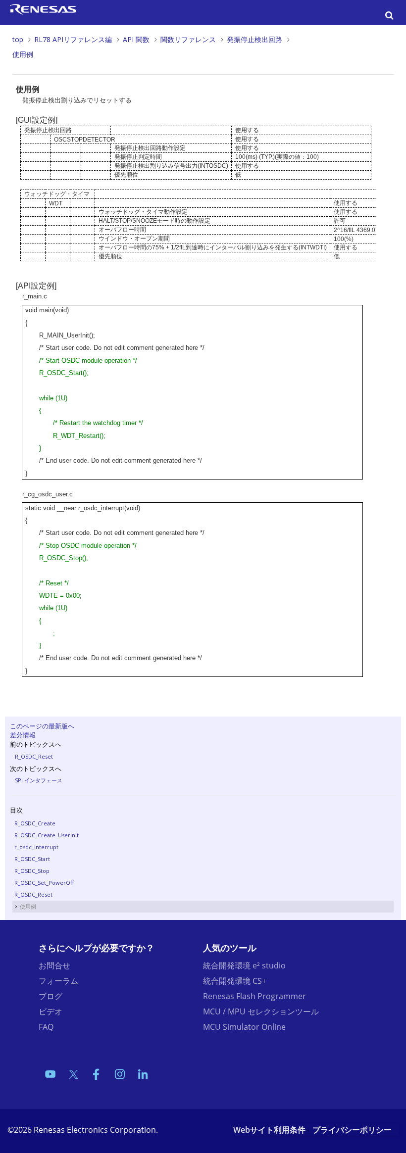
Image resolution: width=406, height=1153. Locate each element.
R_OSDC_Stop (32, 870)
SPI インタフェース (38, 780)
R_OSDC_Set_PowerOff (44, 882)
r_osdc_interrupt (36, 847)
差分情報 (23, 734)
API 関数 (136, 39)
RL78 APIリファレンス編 (73, 39)
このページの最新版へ (42, 725)
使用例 (22, 54)
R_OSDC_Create (34, 823)
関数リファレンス (188, 39)
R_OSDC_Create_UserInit (46, 835)
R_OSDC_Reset (34, 756)
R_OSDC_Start (32, 859)
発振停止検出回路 (254, 39)
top (17, 39)
